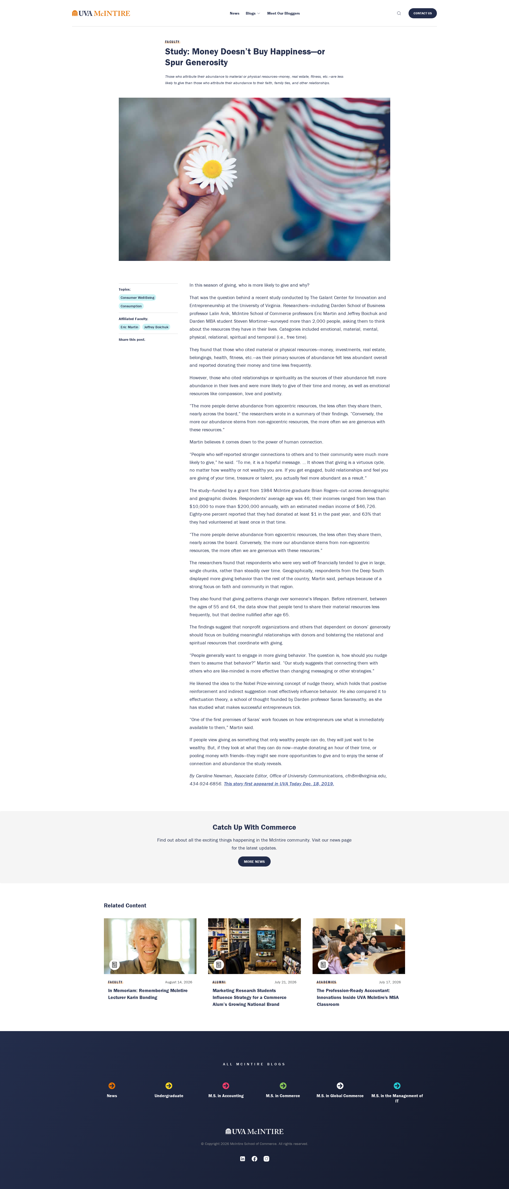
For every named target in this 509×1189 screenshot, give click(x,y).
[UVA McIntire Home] (255, 1132)
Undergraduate (169, 1095)
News (112, 1095)
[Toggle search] (399, 13)
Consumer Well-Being (137, 297)
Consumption (131, 306)
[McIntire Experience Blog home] (101, 13)
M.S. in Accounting (226, 1095)
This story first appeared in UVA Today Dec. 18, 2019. (279, 784)
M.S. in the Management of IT (397, 1098)
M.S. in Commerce (283, 1095)
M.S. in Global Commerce (340, 1095)
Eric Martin (129, 327)
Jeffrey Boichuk (156, 327)
